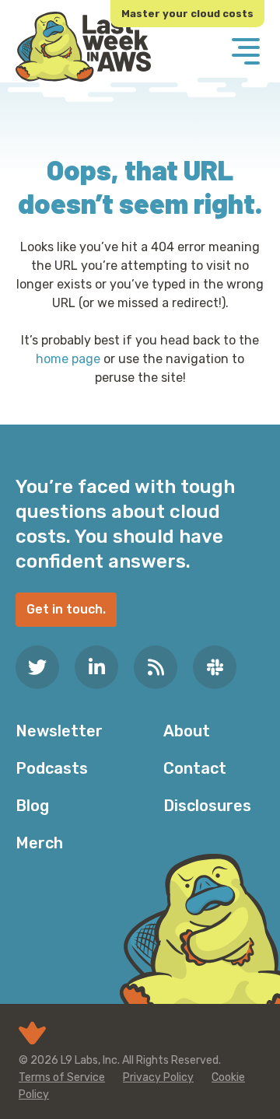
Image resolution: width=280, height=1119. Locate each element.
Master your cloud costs (187, 13)
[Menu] (245, 52)
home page (68, 358)
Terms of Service (62, 1077)
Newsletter (59, 731)
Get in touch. (66, 609)
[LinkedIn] (96, 667)
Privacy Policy (158, 1077)
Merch (39, 843)
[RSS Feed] (155, 667)
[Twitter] (37, 667)
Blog (32, 805)
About (186, 731)
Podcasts (52, 768)
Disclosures (207, 805)
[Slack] (214, 667)
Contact (194, 768)
